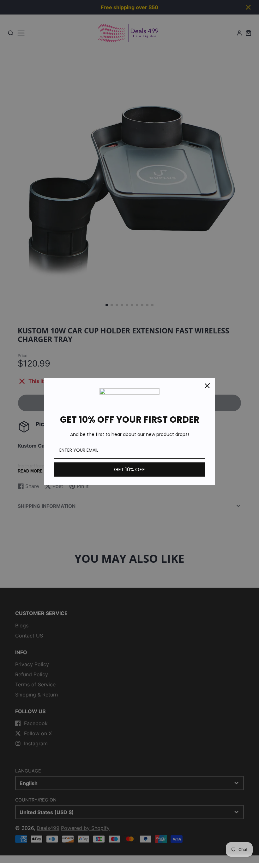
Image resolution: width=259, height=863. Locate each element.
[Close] (207, 385)
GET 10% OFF (129, 469)
